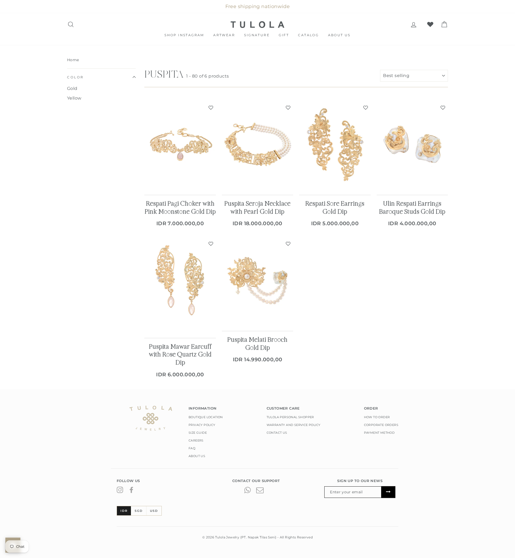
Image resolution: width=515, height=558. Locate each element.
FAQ (192, 448)
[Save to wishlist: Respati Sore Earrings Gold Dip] (365, 108)
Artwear (224, 35)
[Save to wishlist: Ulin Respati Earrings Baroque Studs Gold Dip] (443, 108)
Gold (72, 88)
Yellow (74, 98)
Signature (257, 35)
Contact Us (277, 433)
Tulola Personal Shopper (290, 417)
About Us (339, 35)
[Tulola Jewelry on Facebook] (131, 489)
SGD (138, 511)
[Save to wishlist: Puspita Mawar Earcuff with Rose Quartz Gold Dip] (211, 244)
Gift (284, 35)
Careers (196, 440)
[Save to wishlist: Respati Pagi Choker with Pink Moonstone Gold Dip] (211, 108)
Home (73, 60)
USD (154, 511)
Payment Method (379, 433)
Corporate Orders (381, 425)
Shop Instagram (184, 35)
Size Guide (198, 433)
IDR (123, 511)
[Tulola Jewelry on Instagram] (120, 489)
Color (75, 77)
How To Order (377, 417)
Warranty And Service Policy (294, 425)
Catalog (308, 35)
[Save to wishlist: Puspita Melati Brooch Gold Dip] (288, 244)
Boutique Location (206, 417)
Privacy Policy (202, 425)
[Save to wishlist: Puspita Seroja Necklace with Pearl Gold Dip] (288, 108)
